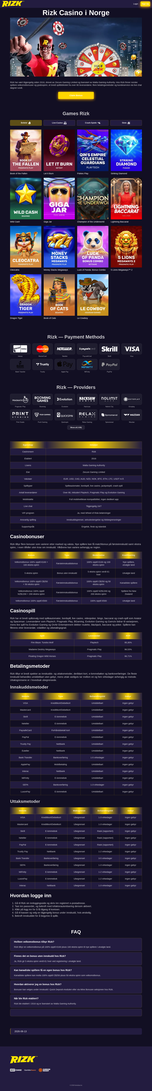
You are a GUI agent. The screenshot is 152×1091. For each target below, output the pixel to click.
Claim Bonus (76, 95)
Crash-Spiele (91, 123)
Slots (124, 123)
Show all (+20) (76, 427)
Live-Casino (57, 123)
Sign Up (145, 4)
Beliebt (24, 123)
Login (135, 4)
